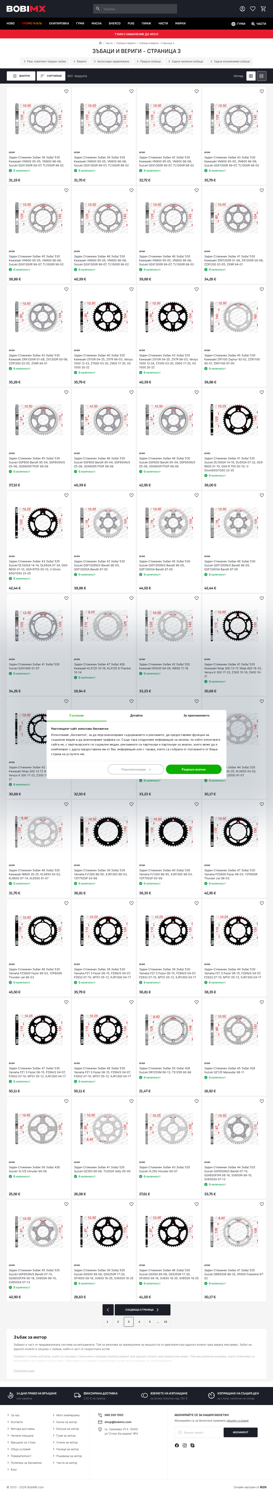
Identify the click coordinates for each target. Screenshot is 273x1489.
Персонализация (133, 769)
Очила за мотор (67, 1442)
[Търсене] (98, 9)
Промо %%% (32, 23)
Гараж (146, 23)
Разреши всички (194, 769)
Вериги (81, 61)
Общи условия (21, 1449)
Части (163, 23)
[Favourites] (253, 9)
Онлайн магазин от (250, 1487)
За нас (15, 1415)
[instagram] (184, 1445)
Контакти (17, 1422)
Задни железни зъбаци (187, 61)
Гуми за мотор (66, 1435)
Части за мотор (66, 1462)
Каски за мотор (66, 1422)
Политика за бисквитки (26, 1462)
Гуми (80, 23)
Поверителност (21, 1456)
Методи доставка (23, 1428)
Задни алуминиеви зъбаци (232, 61)
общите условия (238, 1420)
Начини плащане (22, 1435)
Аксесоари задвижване (113, 61)
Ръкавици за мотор (69, 1456)
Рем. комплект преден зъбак (46, 61)
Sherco (115, 23)
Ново (11, 23)
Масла (97, 23)
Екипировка (59, 23)
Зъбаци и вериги (126, 43)
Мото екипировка (68, 1415)
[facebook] (176, 1445)
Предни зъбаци (150, 61)
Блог (14, 1469)
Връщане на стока (23, 1442)
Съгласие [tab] (76, 715)
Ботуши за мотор (67, 1428)
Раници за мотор (67, 1449)
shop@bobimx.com (118, 1422)
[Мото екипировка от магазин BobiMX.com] (100, 43)
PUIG (131, 23)
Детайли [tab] (136, 715)
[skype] (192, 1445)
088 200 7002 (114, 1415)
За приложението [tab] (196, 715)
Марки (180, 23)
